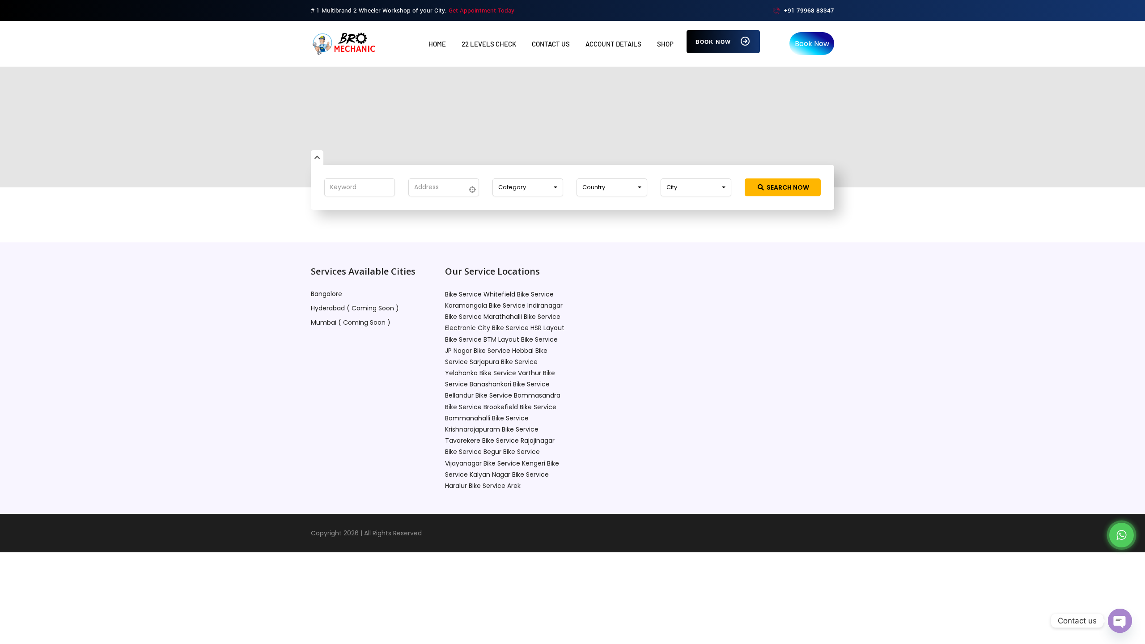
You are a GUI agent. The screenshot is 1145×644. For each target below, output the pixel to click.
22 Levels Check (489, 44)
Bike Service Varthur (510, 373)
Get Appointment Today (481, 10)
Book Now (714, 42)
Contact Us (551, 44)
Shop (665, 44)
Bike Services (570, 152)
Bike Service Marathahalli (483, 316)
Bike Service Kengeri (514, 463)
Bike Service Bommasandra (517, 395)
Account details (613, 44)
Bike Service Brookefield (481, 406)
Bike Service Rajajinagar (518, 440)
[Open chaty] (1120, 621)
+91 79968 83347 (809, 10)
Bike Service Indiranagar (526, 305)
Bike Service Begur (473, 451)
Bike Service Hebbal (504, 350)
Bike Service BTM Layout (482, 339)
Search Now (787, 187)
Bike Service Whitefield (480, 294)
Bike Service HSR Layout (528, 327)
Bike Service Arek (495, 485)
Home (437, 44)
